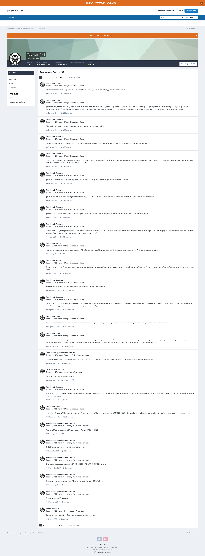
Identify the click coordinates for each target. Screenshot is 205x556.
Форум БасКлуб (15, 10)
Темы (11, 83)
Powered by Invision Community (102, 549)
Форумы (11, 18)
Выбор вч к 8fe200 (53, 509)
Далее (61, 77)
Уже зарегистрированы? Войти (170, 11)
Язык (102, 545)
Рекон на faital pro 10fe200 (56, 370)
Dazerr (67, 511)
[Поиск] (196, 17)
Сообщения (13, 87)
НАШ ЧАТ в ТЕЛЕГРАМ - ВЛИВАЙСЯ (101, 3)
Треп (82, 85)
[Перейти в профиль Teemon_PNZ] (42, 84)
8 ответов (64, 519)
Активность (13, 73)
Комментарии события (17, 102)
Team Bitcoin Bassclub (54, 83)
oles (66, 372)
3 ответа (66, 380)
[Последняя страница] (65, 77)
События (12, 98)
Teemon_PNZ (51, 85)
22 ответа (66, 363)
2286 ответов (67, 94)
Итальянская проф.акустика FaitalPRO (61, 353)
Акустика (85, 355)
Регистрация (191, 11)
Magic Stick (69, 85)
